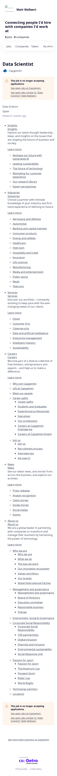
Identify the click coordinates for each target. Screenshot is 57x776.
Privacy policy (21, 769)
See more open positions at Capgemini (28, 739)
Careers (12, 357)
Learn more (15, 149)
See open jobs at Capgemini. (26, 88)
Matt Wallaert (26, 9)
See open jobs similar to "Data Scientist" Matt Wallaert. (27, 94)
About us (13, 524)
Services (12, 296)
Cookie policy (35, 769)
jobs (8, 46)
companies (21, 46)
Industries (14, 196)
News (11, 468)
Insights (12, 129)
